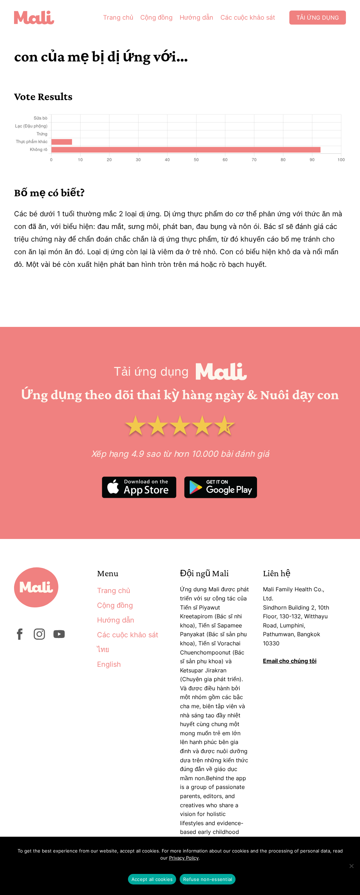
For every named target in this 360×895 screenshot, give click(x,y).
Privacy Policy (184, 858)
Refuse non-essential (207, 879)
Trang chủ (118, 17)
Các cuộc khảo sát (247, 17)
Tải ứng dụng (317, 17)
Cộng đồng (156, 17)
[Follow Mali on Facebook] (19, 637)
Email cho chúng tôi (289, 660)
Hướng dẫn (196, 17)
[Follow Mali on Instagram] (39, 637)
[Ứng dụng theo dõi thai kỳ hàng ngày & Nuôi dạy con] (39, 18)
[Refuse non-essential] (351, 865)
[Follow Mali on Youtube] (59, 637)
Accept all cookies (152, 879)
